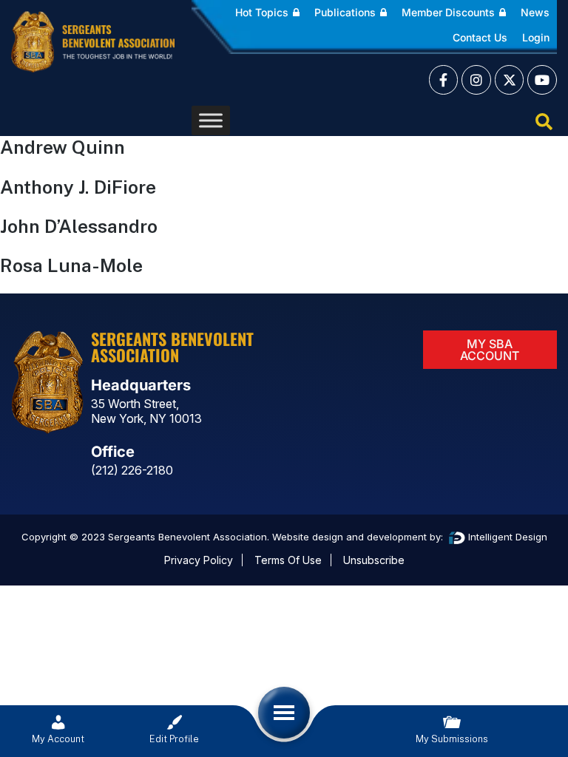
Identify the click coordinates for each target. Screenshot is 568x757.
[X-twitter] (509, 80)
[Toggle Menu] (211, 121)
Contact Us (480, 37)
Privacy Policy (198, 560)
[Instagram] (476, 80)
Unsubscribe (374, 560)
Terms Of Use (288, 560)
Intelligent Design (506, 537)
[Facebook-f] (444, 80)
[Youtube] (542, 80)
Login (536, 37)
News (535, 12)
